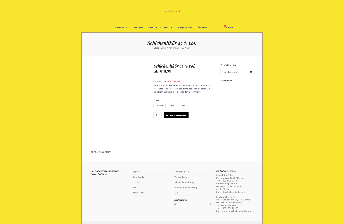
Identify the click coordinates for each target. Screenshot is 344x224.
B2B (134, 187)
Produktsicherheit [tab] (101, 152)
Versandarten (181, 177)
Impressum (138, 192)
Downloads (138, 177)
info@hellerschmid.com (233, 192)
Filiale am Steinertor (160, 28)
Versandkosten (173, 81)
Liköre (163, 47)
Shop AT (119, 28)
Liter (157, 100)
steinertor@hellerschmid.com (236, 211)
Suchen (250, 72)
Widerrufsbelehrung (184, 182)
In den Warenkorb (176, 115)
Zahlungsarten (181, 171)
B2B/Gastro (185, 28)
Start (156, 47)
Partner (136, 182)
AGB (176, 192)
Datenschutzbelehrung (185, 187)
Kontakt (136, 171)
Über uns (203, 28)
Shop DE (138, 28)
